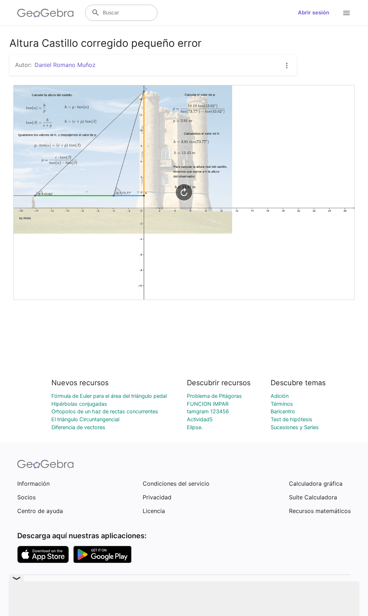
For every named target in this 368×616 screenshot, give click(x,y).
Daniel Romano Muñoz (65, 64)
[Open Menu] (346, 13)
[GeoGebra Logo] (45, 13)
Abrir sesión (313, 12)
